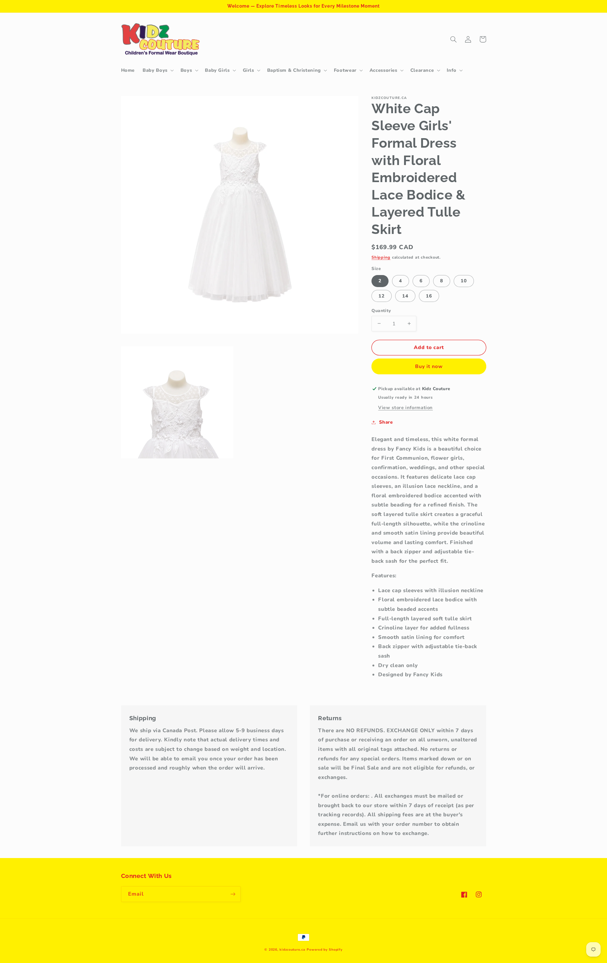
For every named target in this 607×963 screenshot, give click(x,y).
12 (381, 295)
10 (464, 281)
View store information (405, 407)
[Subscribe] (232, 894)
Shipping (380, 257)
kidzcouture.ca (292, 949)
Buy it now (429, 366)
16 (429, 295)
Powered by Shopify (324, 949)
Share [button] (386, 422)
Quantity (381, 310)
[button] (158, 70)
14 (405, 295)
